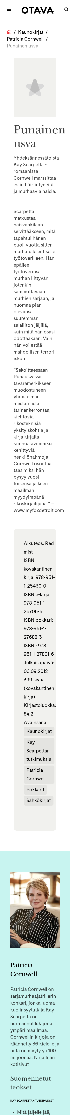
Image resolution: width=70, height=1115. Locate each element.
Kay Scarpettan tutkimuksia (38, 750)
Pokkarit (35, 789)
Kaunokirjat (30, 32)
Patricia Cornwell (25, 39)
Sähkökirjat (38, 800)
